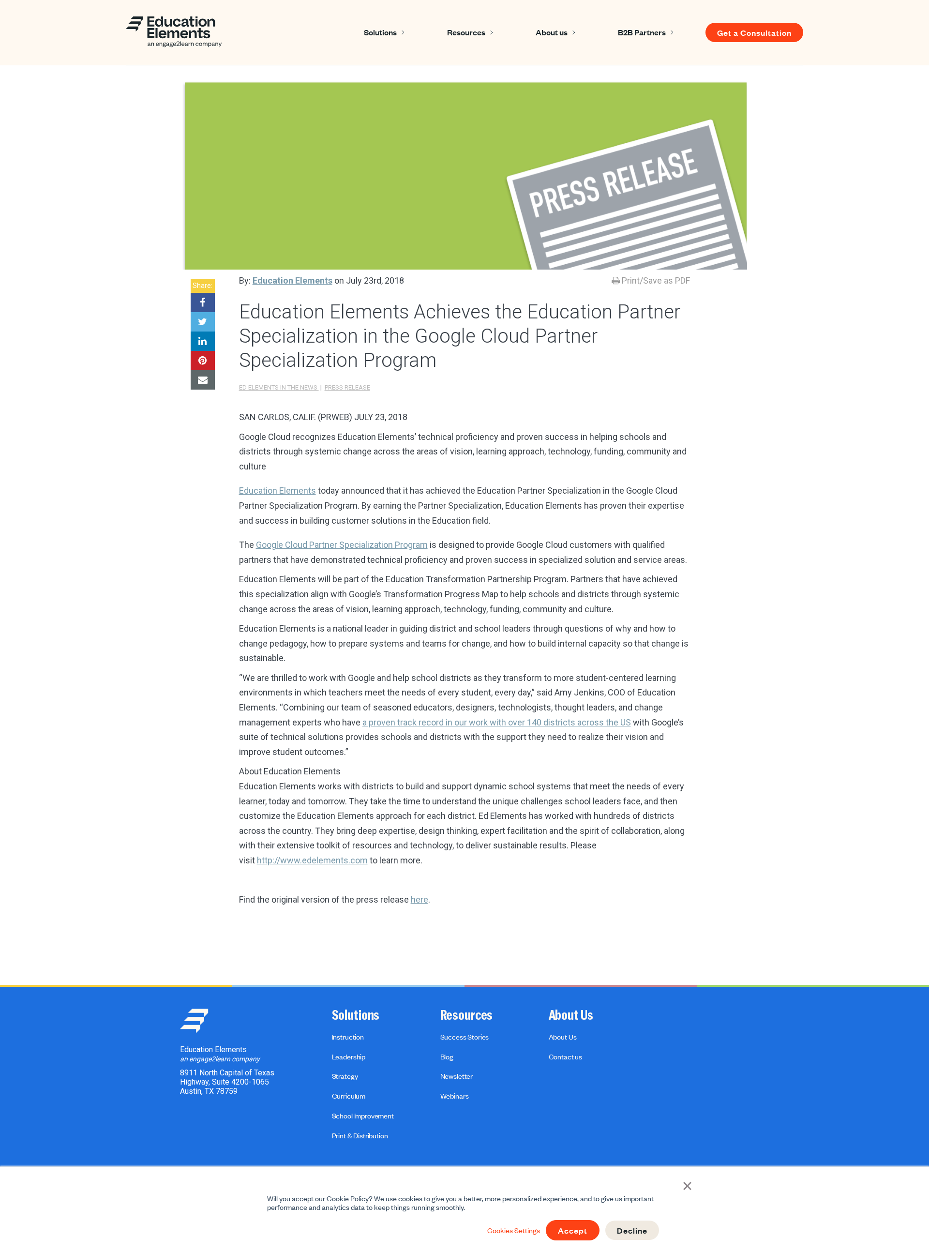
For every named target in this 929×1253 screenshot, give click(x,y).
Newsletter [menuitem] (456, 1076)
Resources (466, 32)
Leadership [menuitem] (348, 1056)
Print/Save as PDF (655, 280)
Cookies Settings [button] (513, 1230)
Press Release (347, 387)
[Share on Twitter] (203, 322)
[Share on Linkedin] (203, 341)
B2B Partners (642, 32)
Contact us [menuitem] (565, 1056)
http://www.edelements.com (312, 860)
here (419, 899)
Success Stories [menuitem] (464, 1037)
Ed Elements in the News (279, 387)
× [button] (687, 1184)
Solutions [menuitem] (356, 1015)
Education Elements (292, 280)
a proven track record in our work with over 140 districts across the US (496, 722)
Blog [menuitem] (446, 1056)
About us (552, 32)
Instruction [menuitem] (348, 1037)
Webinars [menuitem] (454, 1096)
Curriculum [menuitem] (348, 1096)
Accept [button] (572, 1230)
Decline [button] (632, 1230)
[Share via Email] (203, 380)
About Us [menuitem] (571, 1015)
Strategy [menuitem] (345, 1076)
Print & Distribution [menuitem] (360, 1135)
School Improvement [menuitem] (363, 1115)
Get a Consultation (754, 32)
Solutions (380, 32)
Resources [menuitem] (466, 1015)
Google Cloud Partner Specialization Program (342, 545)
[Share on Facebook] (203, 302)
